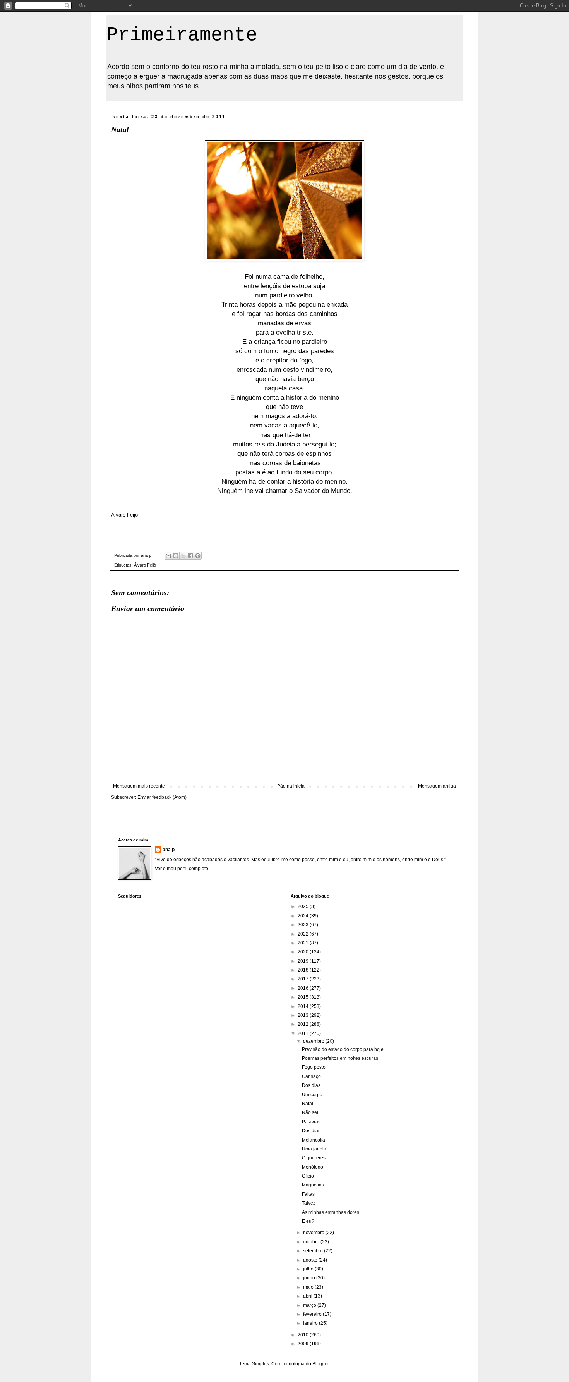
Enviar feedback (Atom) (162, 797)
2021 (304, 943)
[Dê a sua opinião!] (176, 556)
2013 (304, 1015)
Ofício (308, 1176)
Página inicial (291, 786)
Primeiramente (181, 35)
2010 (304, 1334)
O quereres (314, 1158)
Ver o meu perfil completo (181, 868)
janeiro (311, 1323)
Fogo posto (314, 1067)
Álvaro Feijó (145, 565)
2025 (304, 906)
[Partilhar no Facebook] (190, 556)
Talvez (308, 1203)
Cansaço (311, 1076)
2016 (304, 988)
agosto (311, 1260)
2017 (304, 979)
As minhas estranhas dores (330, 1212)
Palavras (311, 1121)
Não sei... (312, 1112)
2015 (304, 997)
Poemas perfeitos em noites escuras (340, 1058)
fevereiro (313, 1314)
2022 (304, 934)
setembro (313, 1250)
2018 (304, 970)
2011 (304, 1033)
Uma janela (314, 1149)
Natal (307, 1103)
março (310, 1305)
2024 (304, 915)
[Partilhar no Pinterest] (198, 556)
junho (309, 1278)
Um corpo (312, 1094)
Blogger (320, 1364)
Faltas (308, 1194)
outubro (311, 1242)
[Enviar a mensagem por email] (168, 556)
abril (308, 1296)
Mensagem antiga (437, 786)
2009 (304, 1343)
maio (309, 1287)
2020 (304, 952)
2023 (304, 924)
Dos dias (311, 1085)
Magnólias (313, 1185)
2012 (304, 1024)
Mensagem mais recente (139, 786)
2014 (304, 1006)
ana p (169, 849)
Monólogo (312, 1167)
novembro (314, 1232)
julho (309, 1269)
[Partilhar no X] (183, 556)
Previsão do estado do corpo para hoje (343, 1049)
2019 (304, 961)
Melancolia (313, 1140)
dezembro (314, 1041)
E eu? (308, 1221)
